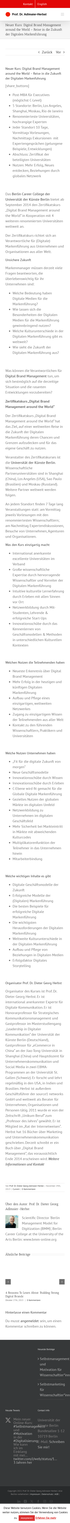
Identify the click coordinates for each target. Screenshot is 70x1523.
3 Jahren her (22, 1462)
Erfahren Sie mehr (46, 1518)
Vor (58, 52)
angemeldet (29, 1321)
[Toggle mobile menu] (63, 14)
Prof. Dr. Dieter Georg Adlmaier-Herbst (26, 1185)
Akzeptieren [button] (27, 1518)
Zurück (47, 52)
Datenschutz (47, 1494)
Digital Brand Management (26, 376)
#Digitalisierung (25, 1440)
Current (16, 1189)
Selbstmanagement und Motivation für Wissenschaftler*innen (51, 1366)
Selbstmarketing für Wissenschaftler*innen (51, 1389)
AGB (56, 1494)
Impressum (35, 1494)
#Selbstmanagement (29, 1426)
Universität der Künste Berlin (33, 462)
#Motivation (22, 1433)
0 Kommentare (28, 1189)
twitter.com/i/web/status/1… (35, 1458)
